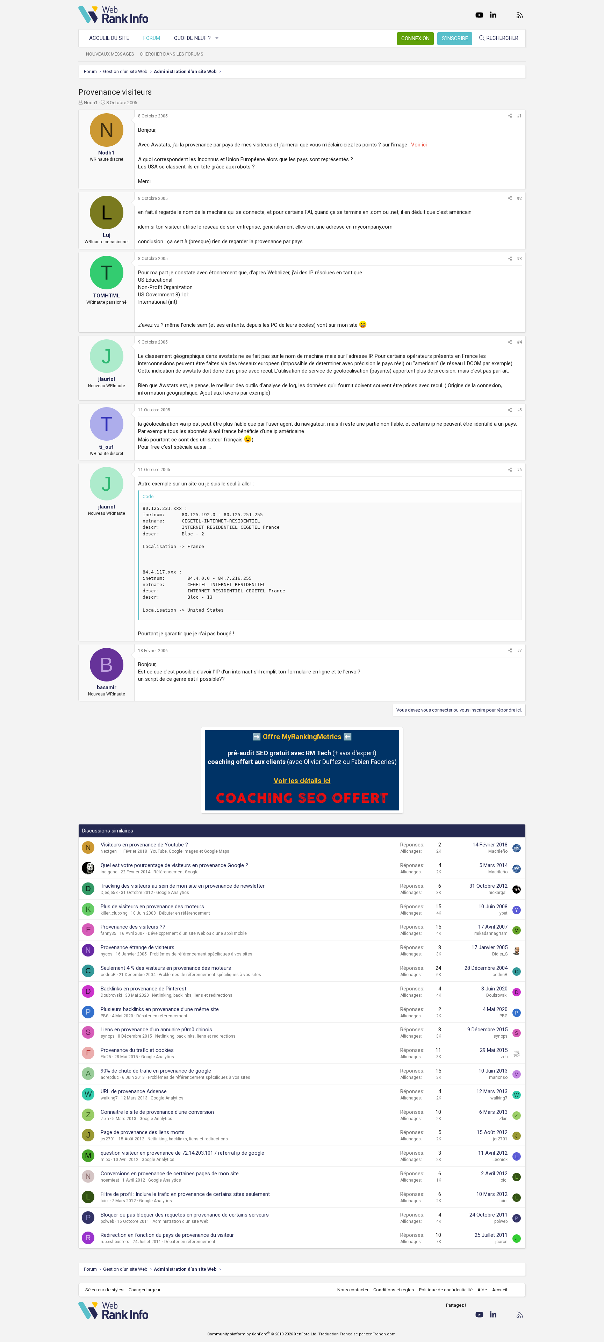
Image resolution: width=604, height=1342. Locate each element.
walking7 (109, 1098)
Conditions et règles (393, 1289)
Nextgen (109, 851)
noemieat (110, 1180)
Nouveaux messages (110, 54)
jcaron (501, 1241)
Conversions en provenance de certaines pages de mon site (170, 1173)
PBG (105, 1015)
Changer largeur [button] (144, 1289)
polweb (107, 1221)
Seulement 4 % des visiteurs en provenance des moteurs (166, 968)
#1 (519, 116)
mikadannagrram (491, 933)
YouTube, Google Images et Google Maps (189, 851)
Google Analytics (172, 892)
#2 (519, 198)
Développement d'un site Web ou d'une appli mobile (197, 933)
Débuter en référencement (184, 913)
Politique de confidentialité (446, 1289)
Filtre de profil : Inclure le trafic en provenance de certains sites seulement (185, 1194)
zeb (504, 1056)
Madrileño (498, 851)
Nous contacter (352, 1289)
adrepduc (110, 1077)
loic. (503, 1180)
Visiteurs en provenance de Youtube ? (144, 845)
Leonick (500, 1159)
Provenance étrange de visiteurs (137, 947)
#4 (519, 342)
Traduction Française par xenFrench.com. (357, 1334)
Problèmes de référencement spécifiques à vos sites (201, 954)
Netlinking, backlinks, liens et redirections (192, 995)
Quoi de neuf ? (192, 38)
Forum (151, 38)
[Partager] (510, 116)
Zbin (105, 1118)
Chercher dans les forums (171, 54)
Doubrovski (111, 995)
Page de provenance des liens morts (143, 1132)
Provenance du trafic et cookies (137, 1050)
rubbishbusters (115, 1241)
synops (108, 1036)
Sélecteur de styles (104, 1289)
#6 (519, 469)
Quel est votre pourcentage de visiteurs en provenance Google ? (174, 865)
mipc (105, 1159)
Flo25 (106, 1056)
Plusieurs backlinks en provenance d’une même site (160, 1009)
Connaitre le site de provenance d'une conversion (157, 1112)
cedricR (108, 974)
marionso (498, 1077)
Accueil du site (109, 38)
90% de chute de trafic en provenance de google (156, 1071)
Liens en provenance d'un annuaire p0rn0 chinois (156, 1029)
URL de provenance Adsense (134, 1091)
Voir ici (419, 145)
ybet (503, 913)
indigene (109, 872)
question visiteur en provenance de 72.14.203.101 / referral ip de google (182, 1153)
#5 (519, 409)
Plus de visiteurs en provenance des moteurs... (154, 906)
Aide (482, 1289)
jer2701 (108, 1139)
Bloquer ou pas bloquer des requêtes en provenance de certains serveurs (185, 1215)
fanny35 (108, 933)
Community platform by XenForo (262, 1334)
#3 (519, 258)
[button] (217, 38)
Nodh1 (91, 102)
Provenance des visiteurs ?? (133, 927)
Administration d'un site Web (180, 1221)
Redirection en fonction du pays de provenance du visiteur (167, 1235)
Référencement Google (176, 872)
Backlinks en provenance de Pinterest (143, 989)
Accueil (499, 1289)
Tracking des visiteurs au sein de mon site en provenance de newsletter (183, 886)
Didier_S (500, 954)
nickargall (498, 892)
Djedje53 (109, 892)
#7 (519, 650)
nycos (107, 954)
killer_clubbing (114, 913)
